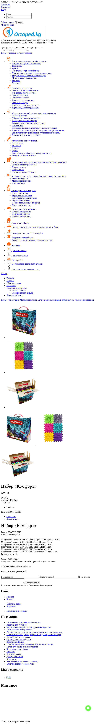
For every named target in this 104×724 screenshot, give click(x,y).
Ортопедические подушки (23, 209)
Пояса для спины (20, 193)
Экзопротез (16, 260)
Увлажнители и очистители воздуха (28, 123)
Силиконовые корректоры (24, 165)
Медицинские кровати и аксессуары (29, 75)
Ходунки (16, 83)
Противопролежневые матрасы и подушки (32, 73)
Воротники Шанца (20, 223)
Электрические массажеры (24, 120)
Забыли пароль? (8, 22)
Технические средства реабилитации (28, 61)
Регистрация (8, 25)
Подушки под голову (21, 216)
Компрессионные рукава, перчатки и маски (32, 240)
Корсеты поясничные (22, 195)
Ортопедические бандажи (23, 190)
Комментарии (12, 519)
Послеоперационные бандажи (26, 203)
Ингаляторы (17, 125)
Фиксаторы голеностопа (23, 100)
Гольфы (15, 148)
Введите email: (46, 577)
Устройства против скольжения (26, 63)
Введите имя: (7, 577)
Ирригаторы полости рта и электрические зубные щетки (38, 130)
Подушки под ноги (21, 214)
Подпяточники (19, 167)
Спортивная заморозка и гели (25, 269)
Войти (19, 22)
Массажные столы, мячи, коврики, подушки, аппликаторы (38, 176)
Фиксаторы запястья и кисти (25, 90)
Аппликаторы (18, 183)
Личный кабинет (14, 295)
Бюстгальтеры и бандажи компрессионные (31, 153)
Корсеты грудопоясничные (24, 198)
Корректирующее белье (22, 238)
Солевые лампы (19, 116)
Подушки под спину (21, 211)
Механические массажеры (24, 78)
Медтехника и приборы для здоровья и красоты (33, 113)
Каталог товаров (8, 53)
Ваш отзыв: (84, 577)
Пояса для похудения (21, 205)
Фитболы (15, 245)
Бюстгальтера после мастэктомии (27, 264)
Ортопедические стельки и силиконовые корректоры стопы (39, 162)
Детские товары (18, 250)
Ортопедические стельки (23, 172)
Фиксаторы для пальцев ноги (25, 105)
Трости (15, 68)
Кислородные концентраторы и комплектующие (34, 128)
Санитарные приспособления (25, 71)
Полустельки (18, 169)
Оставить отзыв (32, 583)
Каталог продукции (10, 300)
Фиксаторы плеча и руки (23, 93)
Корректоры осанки (21, 200)
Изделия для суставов (21, 88)
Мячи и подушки (20, 178)
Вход (3, 9)
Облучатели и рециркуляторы (26, 118)
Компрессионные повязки (24, 155)
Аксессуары (17, 143)
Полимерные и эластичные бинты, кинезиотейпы (34, 227)
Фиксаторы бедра (20, 102)
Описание (11, 516)
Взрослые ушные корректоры (25, 107)
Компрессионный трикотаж (24, 141)
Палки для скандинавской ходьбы (27, 233)
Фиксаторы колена (20, 98)
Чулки (15, 150)
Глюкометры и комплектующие (26, 135)
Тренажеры (17, 66)
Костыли (16, 80)
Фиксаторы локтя (20, 95)
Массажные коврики (21, 181)
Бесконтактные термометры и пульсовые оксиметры (36, 133)
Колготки (16, 145)
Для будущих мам (19, 255)
